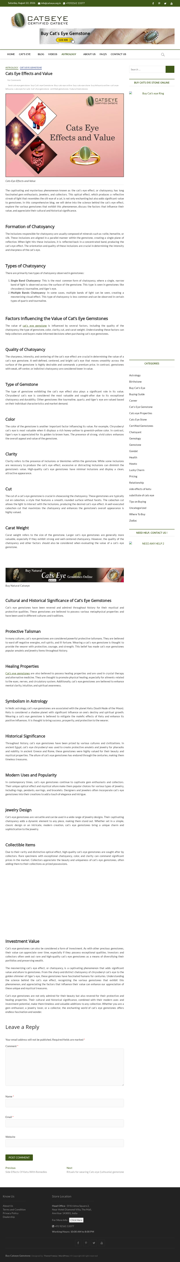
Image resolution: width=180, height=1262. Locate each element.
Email (9, 1117)
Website (10, 1136)
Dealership (9, 1216)
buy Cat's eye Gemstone (42, 85)
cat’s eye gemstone (35, 325)
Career (133, 400)
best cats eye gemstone (19, 85)
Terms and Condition (14, 1209)
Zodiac (133, 520)
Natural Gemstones (78, 89)
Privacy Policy (10, 1213)
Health (133, 457)
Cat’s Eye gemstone (40, 89)
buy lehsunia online (100, 85)
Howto (133, 463)
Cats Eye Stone (138, 419)
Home (11, 54)
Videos (52, 54)
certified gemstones (59, 89)
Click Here (76, 1219)
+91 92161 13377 (64, 1226)
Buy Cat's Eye (137, 387)
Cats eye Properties (140, 413)
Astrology (69, 54)
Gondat (133, 451)
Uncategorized (137, 507)
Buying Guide (137, 394)
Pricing (133, 476)
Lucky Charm (136, 470)
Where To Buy (137, 514)
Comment (11, 1046)
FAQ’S (103, 54)
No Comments (14, 80)
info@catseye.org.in (51, 3)
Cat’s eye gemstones (17, 673)
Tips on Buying (137, 501)
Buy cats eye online (63, 85)
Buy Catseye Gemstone (17, 1255)
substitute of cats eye (141, 495)
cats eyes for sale (22, 89)
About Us (89, 54)
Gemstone (135, 444)
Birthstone (135, 381)
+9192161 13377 (75, 3)
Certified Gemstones (141, 425)
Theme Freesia (50, 1255)
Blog (41, 54)
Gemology (135, 438)
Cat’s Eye (25, 54)
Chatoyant (135, 432)
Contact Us (118, 54)
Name (9, 1096)
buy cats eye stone (81, 85)
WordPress (64, 1255)
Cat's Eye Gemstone (31, 67)
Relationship (136, 482)
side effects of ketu (140, 488)
